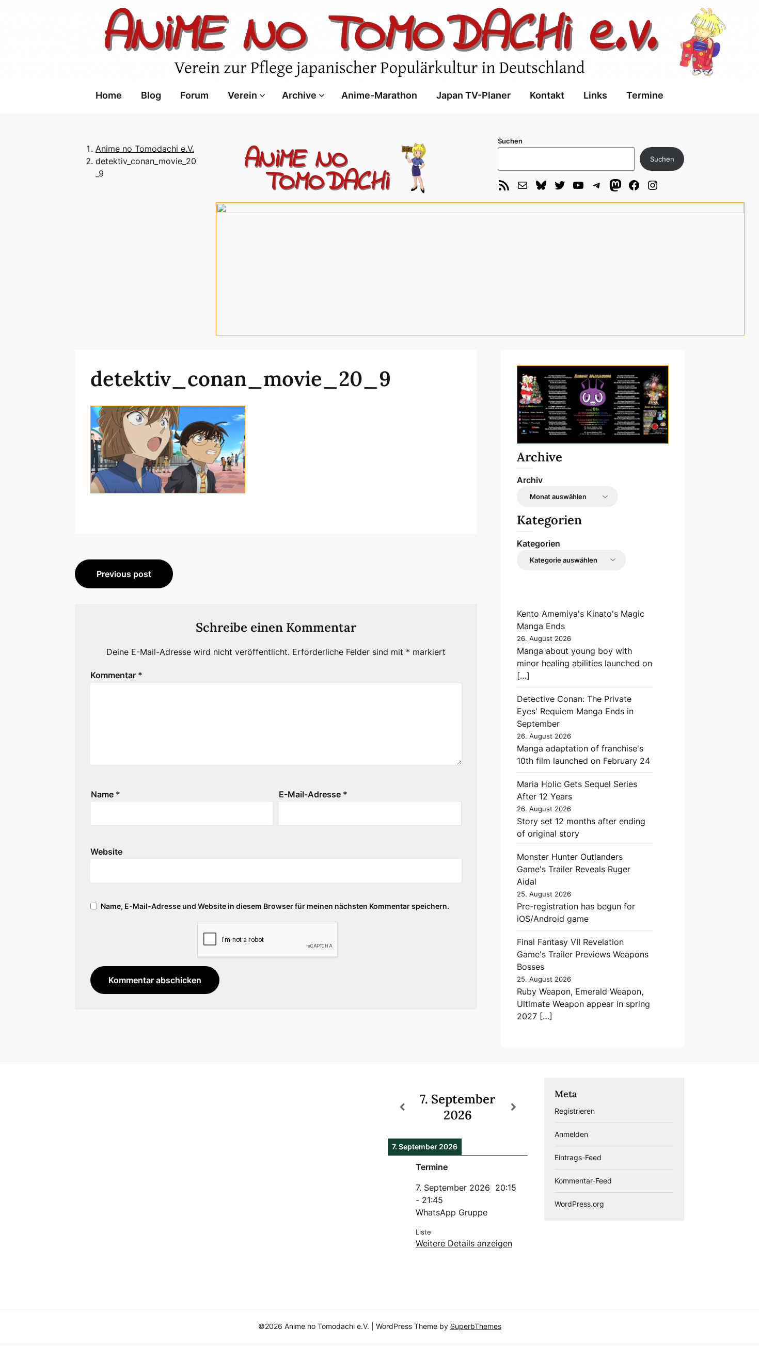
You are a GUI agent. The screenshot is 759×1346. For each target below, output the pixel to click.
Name (105, 794)
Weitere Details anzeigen (464, 1243)
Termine (644, 95)
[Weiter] (514, 1107)
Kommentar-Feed (583, 1180)
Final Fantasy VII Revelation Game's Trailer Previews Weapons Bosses (583, 954)
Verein (242, 95)
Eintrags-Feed (578, 1157)
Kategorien (538, 543)
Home (109, 95)
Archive (299, 95)
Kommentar (116, 675)
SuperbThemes (475, 1326)
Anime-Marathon (379, 95)
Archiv (530, 480)
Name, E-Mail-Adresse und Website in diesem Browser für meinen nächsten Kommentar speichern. (275, 906)
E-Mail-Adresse (313, 794)
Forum (194, 95)
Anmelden (571, 1134)
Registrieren (575, 1111)
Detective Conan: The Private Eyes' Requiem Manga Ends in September (575, 711)
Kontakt (547, 95)
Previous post (124, 574)
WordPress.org (579, 1203)
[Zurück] (402, 1107)
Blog (151, 95)
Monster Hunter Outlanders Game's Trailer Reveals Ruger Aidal (573, 869)
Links (595, 95)
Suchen (510, 141)
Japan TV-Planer (473, 95)
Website (106, 851)
